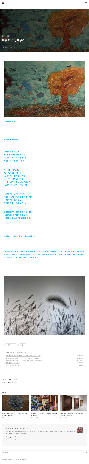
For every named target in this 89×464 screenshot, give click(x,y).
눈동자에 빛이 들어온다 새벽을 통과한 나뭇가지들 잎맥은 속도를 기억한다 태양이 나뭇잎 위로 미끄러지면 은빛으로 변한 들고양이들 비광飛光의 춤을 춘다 (41, 432)
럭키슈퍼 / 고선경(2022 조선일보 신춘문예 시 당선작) (21, 358)
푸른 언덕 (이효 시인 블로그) (17, 428)
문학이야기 (9, 352)
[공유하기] (12, 345)
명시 (14, 352)
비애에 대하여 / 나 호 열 (12, 365)
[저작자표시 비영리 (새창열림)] (29, 345)
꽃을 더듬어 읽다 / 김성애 (13, 363)
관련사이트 (5, 452)
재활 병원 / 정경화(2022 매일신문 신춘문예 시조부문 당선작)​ (23, 356)
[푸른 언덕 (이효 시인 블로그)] (3, 3)
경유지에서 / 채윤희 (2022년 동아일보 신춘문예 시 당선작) (23, 360)
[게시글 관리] (15, 345)
